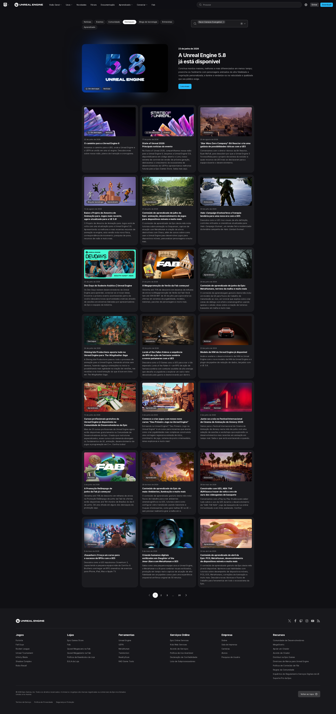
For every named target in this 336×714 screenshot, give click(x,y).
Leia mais (185, 86)
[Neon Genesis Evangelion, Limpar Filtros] (224, 22)
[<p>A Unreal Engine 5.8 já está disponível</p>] (168, 68)
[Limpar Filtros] (241, 23)
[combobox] (218, 25)
